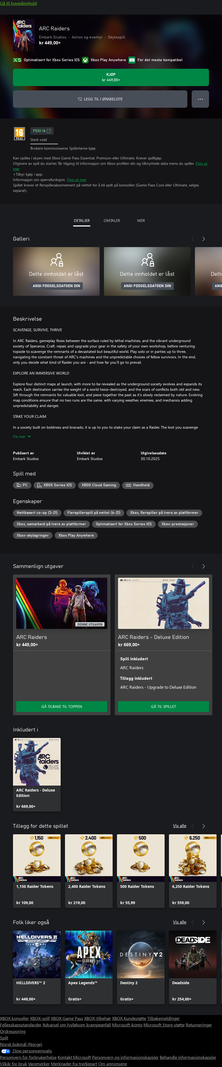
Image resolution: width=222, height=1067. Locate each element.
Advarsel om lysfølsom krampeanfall (77, 1024)
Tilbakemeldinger (163, 1018)
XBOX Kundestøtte (129, 1018)
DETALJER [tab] (82, 220)
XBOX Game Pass (67, 1018)
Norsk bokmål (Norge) (21, 1044)
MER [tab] (141, 220)
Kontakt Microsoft (74, 1057)
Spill (4, 1037)
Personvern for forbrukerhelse (28, 1057)
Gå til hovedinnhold (18, 3)
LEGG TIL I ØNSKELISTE (103, 98)
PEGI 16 (39, 131)
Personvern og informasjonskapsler (125, 1057)
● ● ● (200, 98)
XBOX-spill (40, 1018)
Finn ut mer (76, 179)
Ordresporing (12, 1031)
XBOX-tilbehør (97, 1018)
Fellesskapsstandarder (20, 1024)
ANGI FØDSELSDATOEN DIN (56, 286)
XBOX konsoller (14, 1018)
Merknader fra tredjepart (74, 1063)
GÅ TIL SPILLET (163, 706)
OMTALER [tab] (112, 220)
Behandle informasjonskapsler (188, 1057)
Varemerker (39, 1063)
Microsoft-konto (127, 1024)
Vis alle (179, 825)
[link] (37, 775)
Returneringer (199, 1024)
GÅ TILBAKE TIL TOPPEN (61, 706)
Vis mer (19, 436)
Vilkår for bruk (13, 1063)
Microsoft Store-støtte (164, 1024)
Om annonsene (112, 1063)
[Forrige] (192, 239)
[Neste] (203, 239)
